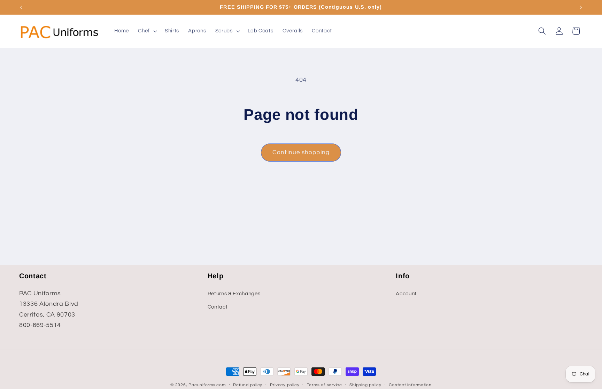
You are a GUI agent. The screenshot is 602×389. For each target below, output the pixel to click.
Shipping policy (365, 385)
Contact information (410, 385)
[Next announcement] (581, 7)
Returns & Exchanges (234, 293)
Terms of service (324, 385)
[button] (146, 31)
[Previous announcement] (21, 7)
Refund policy (247, 385)
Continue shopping (301, 152)
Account (406, 293)
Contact (218, 307)
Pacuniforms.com (207, 385)
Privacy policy (285, 385)
